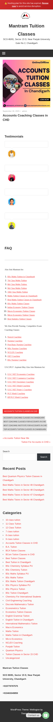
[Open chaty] (45, 715)
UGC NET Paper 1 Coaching (19, 390)
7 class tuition (12, 531)
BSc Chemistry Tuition (16, 570)
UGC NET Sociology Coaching (20, 382)
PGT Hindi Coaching (16, 393)
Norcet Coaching (14, 337)
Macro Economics (14, 627)
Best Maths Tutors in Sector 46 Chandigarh (23, 499)
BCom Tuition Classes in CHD (20, 554)
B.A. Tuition (11, 547)
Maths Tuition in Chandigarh (19, 635)
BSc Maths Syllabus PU (17, 573)
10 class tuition (13, 520)
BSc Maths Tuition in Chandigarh (21, 277)
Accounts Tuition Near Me (16, 438)
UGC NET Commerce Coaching (20, 378)
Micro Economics (14, 639)
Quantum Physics (14, 650)
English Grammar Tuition (17, 616)
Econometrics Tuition (16, 608)
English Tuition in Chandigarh (20, 620)
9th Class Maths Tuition (17, 288)
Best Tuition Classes (15, 558)
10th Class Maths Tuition (17, 292)
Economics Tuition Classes (19, 612)
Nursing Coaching (14, 341)
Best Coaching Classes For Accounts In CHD (25, 422)
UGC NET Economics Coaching (20, 374)
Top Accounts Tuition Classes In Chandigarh (25, 429)
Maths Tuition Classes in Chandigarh (22, 296)
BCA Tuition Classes (15, 550)
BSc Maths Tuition (14, 577)
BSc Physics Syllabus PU (18, 585)
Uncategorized (13, 658)
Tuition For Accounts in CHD (35, 442)
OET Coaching (13, 356)
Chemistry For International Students (23, 596)
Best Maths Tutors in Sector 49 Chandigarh (23, 485)
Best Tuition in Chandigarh (18, 562)
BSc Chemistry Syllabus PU (19, 566)
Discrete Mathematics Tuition (20, 604)
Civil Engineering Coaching (19, 600)
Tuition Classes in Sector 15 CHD (22, 654)
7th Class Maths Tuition (17, 280)
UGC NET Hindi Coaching (18, 386)
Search (6, 451)
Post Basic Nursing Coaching (19, 345)
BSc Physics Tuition (15, 589)
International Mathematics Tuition (21, 623)
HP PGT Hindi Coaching (17, 397)
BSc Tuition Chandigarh (17, 593)
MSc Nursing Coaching (17, 348)
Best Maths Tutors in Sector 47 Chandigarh (23, 495)
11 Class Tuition (13, 524)
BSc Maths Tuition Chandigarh (20, 581)
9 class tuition (12, 539)
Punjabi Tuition (13, 646)
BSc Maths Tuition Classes (18, 303)
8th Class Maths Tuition (17, 284)
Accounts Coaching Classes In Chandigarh (24, 418)
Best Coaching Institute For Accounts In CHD (25, 425)
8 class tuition (12, 535)
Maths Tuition (12, 631)
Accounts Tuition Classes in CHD (20, 411)
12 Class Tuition (13, 527)
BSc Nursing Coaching (16, 360)
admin (24, 111)
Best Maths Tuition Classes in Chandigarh (24, 300)
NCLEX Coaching (15, 352)
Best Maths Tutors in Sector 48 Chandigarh (23, 490)
